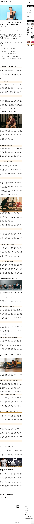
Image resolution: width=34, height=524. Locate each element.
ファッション (29, 12)
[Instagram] (2, 497)
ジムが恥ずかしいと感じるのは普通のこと (9, 48)
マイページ (26, 508)
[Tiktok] (5, 497)
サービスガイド (27, 514)
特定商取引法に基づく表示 (29, 518)
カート (26, 506)
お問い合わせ (27, 510)
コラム (2, 3)
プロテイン (28, 14)
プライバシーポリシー (28, 516)
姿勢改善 (28, 16)
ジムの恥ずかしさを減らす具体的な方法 (8, 51)
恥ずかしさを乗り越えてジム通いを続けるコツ (10, 53)
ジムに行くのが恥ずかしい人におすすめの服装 (10, 56)
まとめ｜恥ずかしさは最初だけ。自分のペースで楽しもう (11, 59)
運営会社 (26, 512)
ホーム (0, 3)
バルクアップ (29, 10)
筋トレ (28, 18)
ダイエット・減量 (29, 8)
